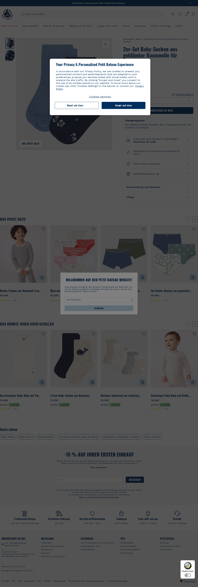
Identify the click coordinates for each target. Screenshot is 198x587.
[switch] (188, 575)
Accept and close (123, 105)
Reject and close (75, 105)
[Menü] (193, 562)
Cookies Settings (100, 96)
